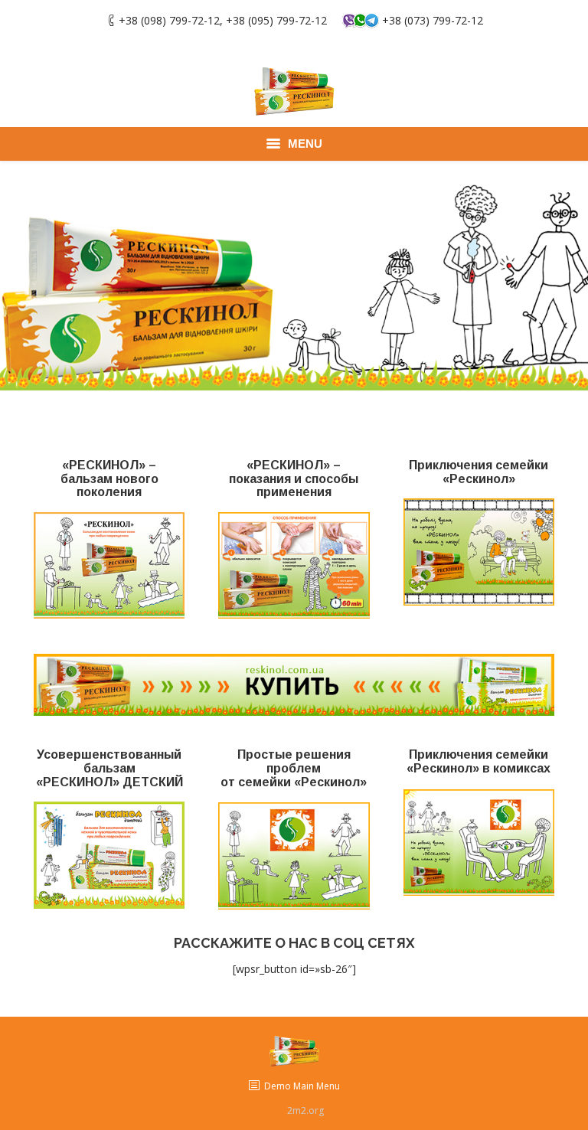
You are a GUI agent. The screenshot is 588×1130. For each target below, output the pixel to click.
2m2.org (305, 1110)
